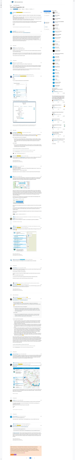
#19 (41, 62)
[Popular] (1, 4)
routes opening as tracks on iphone (56, 106)
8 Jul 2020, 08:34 (30, 259)
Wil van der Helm (15, 416)
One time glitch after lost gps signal (56, 125)
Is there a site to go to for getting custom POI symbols (57, 133)
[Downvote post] (41, 28)
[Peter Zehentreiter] (52, 100)
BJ (14, 74)
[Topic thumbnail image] (64, 106)
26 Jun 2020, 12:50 (27, 132)
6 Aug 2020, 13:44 (26, 284)
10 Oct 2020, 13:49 (27, 364)
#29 (41, 284)
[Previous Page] (26, 458)
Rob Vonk (54, 120)
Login (15, 454)
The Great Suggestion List (26, 32)
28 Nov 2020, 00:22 (23, 416)
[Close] (41, 447)
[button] (1, 459)
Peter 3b (14, 47)
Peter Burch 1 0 (55, 140)
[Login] (74, 1)
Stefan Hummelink (15, 364)
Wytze (14, 176)
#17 (41, 31)
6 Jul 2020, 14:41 (26, 227)
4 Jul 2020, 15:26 (19, 176)
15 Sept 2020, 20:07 (27, 298)
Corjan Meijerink (55, 100)
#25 (41, 218)
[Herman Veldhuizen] (52, 127)
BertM (54, 134)
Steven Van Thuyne (16, 362)
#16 (41, 12)
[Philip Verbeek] (52, 91)
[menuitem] (74, 1)
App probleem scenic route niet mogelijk (57, 90)
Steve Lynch (14, 12)
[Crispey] (52, 107)
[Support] (1, 5)
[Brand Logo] (12, 2)
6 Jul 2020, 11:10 (20, 218)
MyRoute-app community (16, 259)
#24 (41, 176)
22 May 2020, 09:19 (21, 31)
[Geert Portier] (52, 114)
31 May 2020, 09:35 (20, 47)
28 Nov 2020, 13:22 (26, 425)
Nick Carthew (15, 227)
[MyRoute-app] (1, 7)
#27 (41, 259)
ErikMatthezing (55, 91)
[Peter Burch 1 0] (52, 140)
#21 (41, 132)
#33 (41, 400)
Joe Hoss (14, 400)
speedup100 (14, 31)
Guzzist (54, 107)
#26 (41, 227)
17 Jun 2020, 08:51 (18, 62)
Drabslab (14, 218)
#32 (41, 364)
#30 (41, 298)
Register (12, 454)
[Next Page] (34, 458)
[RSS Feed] (33, 9)
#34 (41, 416)
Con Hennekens (15, 132)
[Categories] (1, 1)
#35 (41, 425)
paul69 (54, 114)
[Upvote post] (38, 28)
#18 (41, 47)
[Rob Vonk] (52, 120)
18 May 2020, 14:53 (28, 12)
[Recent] (1, 2)
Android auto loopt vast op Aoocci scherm (57, 113)
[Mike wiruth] (52, 134)
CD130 (54, 127)
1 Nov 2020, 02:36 (20, 400)
